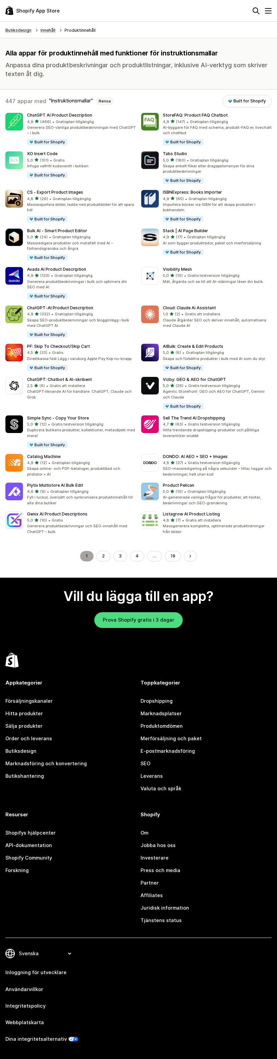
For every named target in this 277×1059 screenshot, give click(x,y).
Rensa (105, 101)
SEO (145, 764)
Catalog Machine (43, 456)
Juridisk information (165, 908)
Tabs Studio (175, 153)
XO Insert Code (42, 153)
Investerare (155, 858)
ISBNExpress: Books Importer (192, 192)
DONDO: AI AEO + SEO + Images (195, 456)
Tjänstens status (161, 920)
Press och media (160, 870)
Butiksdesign (20, 751)
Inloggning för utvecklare (36, 972)
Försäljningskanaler (29, 701)
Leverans (152, 776)
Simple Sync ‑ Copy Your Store (58, 417)
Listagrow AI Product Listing (191, 513)
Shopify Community (28, 858)
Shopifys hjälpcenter (30, 833)
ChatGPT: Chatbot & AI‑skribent (59, 379)
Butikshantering (24, 776)
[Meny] (268, 10)
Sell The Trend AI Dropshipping (194, 417)
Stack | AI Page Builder (185, 230)
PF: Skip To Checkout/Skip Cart (58, 346)
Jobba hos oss (158, 845)
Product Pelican (178, 485)
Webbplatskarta (24, 1022)
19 (173, 555)
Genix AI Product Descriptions (57, 513)
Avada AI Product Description (56, 269)
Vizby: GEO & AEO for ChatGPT (194, 379)
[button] (70, 129)
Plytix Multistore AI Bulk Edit (55, 485)
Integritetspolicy (25, 1006)
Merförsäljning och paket (171, 739)
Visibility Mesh (177, 269)
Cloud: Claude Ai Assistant (189, 307)
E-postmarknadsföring (168, 751)
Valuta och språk (161, 789)
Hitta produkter (24, 714)
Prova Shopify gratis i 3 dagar (138, 620)
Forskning (17, 870)
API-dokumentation (28, 845)
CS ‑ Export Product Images (55, 192)
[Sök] (256, 10)
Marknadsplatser (161, 714)
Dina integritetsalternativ (36, 1039)
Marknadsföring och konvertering (46, 764)
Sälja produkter (24, 726)
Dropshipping (157, 701)
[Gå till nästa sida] (190, 556)
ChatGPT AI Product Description (59, 115)
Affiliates (152, 895)
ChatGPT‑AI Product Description (60, 307)
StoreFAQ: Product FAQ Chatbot (195, 115)
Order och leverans (28, 739)
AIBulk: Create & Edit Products (193, 346)
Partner (150, 883)
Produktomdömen (162, 726)
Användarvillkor (24, 989)
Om (144, 833)
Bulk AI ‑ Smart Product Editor (57, 230)
